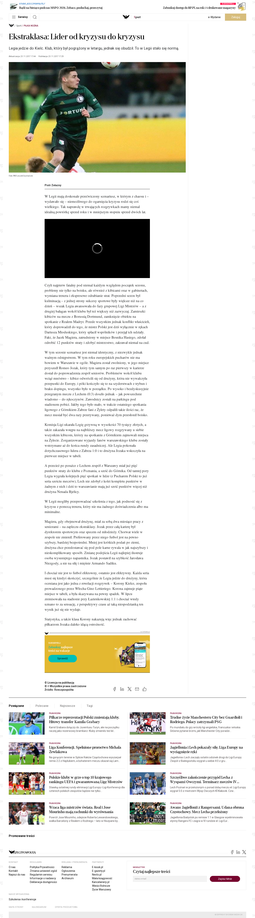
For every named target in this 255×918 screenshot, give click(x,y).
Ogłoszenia (68, 870)
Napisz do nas (17, 874)
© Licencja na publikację (59, 682)
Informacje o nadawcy (43, 878)
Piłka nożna (31, 25)
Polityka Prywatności (42, 867)
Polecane (42, 706)
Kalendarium (39, 907)
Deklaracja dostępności (43, 882)
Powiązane (16, 706)
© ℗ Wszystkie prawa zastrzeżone (65, 686)
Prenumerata (69, 874)
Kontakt (13, 870)
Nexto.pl (97, 874)
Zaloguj (235, 17)
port (137, 17)
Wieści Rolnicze (101, 885)
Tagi (90, 706)
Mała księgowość (102, 878)
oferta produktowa (66, 907)
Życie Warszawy (101, 889)
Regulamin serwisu (41, 874)
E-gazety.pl (98, 870)
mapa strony (16, 907)
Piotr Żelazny (53, 185)
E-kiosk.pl (97, 867)
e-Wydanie (214, 17)
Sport (18, 25)
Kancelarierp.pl (100, 882)
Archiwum (68, 878)
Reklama (67, 867)
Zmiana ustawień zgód (43, 870)
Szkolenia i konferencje (22, 899)
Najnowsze (67, 706)
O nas (12, 867)
